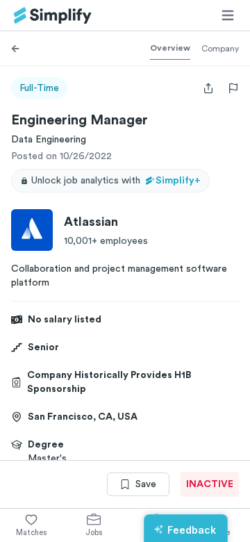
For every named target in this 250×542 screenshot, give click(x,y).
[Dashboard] (52, 15)
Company (220, 48)
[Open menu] (228, 15)
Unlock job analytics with (116, 181)
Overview (170, 48)
